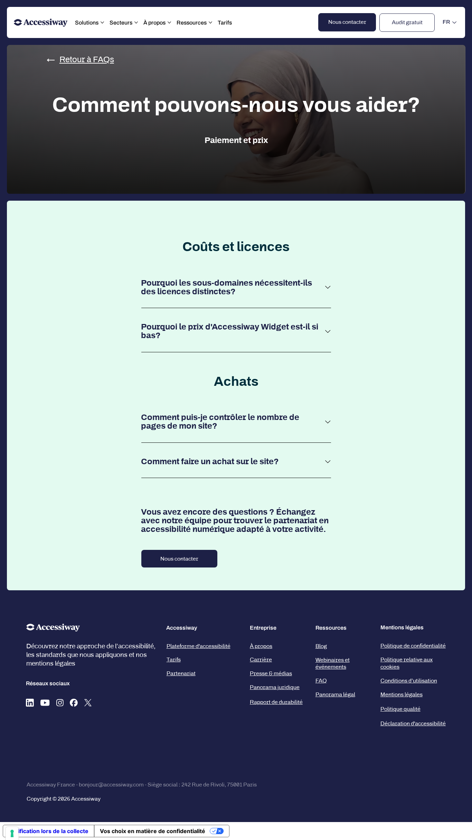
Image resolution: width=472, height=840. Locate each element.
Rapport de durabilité (276, 702)
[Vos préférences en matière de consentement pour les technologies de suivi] (12, 833)
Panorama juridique (275, 687)
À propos (261, 646)
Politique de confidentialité (413, 646)
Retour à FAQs (86, 59)
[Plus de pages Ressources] (210, 22)
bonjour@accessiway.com (111, 785)
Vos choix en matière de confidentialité (152, 831)
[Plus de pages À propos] (169, 22)
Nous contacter (179, 559)
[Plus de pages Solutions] (102, 22)
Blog (321, 646)
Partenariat (181, 673)
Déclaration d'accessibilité (413, 723)
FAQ (321, 681)
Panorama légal (335, 694)
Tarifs (174, 659)
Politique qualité (400, 709)
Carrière (261, 659)
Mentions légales (401, 694)
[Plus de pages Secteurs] (136, 22)
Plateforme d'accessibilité (198, 646)
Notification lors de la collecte (48, 831)
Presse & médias (271, 673)
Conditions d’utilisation (408, 681)
